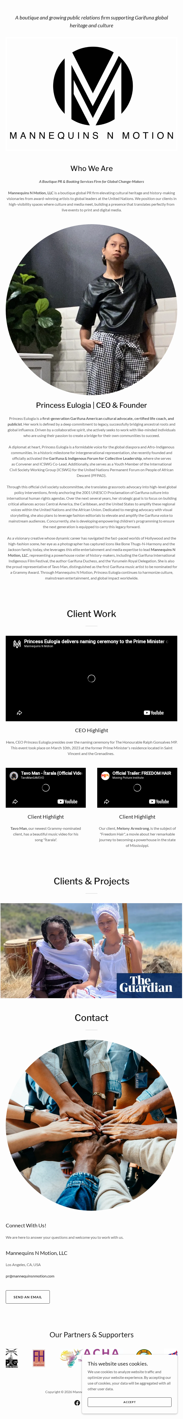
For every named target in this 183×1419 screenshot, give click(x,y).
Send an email (28, 1297)
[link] (77, 1403)
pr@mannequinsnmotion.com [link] (30, 1276)
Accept (129, 1402)
